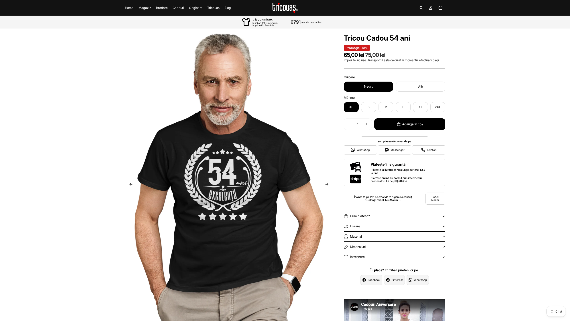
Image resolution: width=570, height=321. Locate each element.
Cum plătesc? (360, 216)
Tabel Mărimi (435, 198)
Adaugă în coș (412, 124)
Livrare (355, 226)
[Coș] (440, 8)
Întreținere (357, 257)
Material (356, 236)
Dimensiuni (358, 247)
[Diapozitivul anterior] (129, 185)
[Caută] (421, 8)
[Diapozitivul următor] (328, 185)
